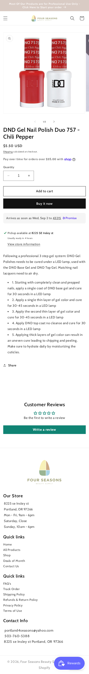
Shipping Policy (14, 594)
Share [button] (12, 365)
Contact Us (11, 566)
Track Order (11, 589)
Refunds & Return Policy (20, 600)
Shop (7, 555)
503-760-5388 (17, 636)
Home (7, 544)
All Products (11, 550)
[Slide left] (35, 121)
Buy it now (44, 204)
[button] (5, 18)
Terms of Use (12, 611)
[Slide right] (54, 121)
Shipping (8, 151)
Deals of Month (14, 561)
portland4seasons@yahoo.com (29, 630)
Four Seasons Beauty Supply (42, 662)
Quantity (8, 167)
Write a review (44, 430)
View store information (24, 244)
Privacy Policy (12, 605)
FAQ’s (7, 584)
